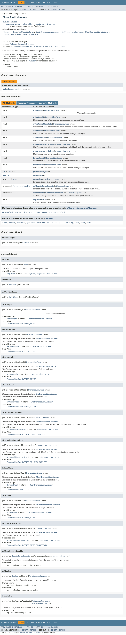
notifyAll (59, 223)
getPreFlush (7, 212)
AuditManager (9, 89)
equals (12, 223)
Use (27, 3)
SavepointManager (31, 34)
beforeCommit (39, 158)
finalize (21, 223)
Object (49, 218)
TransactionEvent (52, 110)
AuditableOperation (54, 193)
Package (13, 3)
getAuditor (38, 175)
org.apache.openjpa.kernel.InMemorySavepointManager (30, 24)
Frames (30, 7)
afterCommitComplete (42, 124)
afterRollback (39, 138)
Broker (15, 179)
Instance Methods (26, 103)
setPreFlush (34, 212)
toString (69, 223)
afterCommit (38, 117)
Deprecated (40, 3)
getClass (31, 223)
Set (4, 172)
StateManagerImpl (75, 193)
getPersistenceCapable (43, 186)
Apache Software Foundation (30, 632)
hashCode (41, 223)
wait (77, 223)
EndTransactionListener (72, 32)
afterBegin (38, 110)
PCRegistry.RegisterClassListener (18, 32)
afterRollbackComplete (43, 144)
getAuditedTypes (40, 172)
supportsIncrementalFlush (53, 212)
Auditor (19, 89)
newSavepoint (21, 212)
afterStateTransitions (43, 151)
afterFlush (38, 131)
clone (4, 223)
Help (55, 3)
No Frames (38, 7)
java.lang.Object (9, 22)
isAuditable (38, 193)
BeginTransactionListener (48, 32)
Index (49, 3)
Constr (25, 10)
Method (33, 10)
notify (50, 223)
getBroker (37, 179)
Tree (32, 3)
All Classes (53, 7)
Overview (5, 3)
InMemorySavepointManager (22, 44)
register (37, 200)
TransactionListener (11, 34)
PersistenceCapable (52, 179)
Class (9, 172)
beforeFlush (38, 165)
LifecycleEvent (62, 186)
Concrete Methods (48, 103)
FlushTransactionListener (97, 32)
